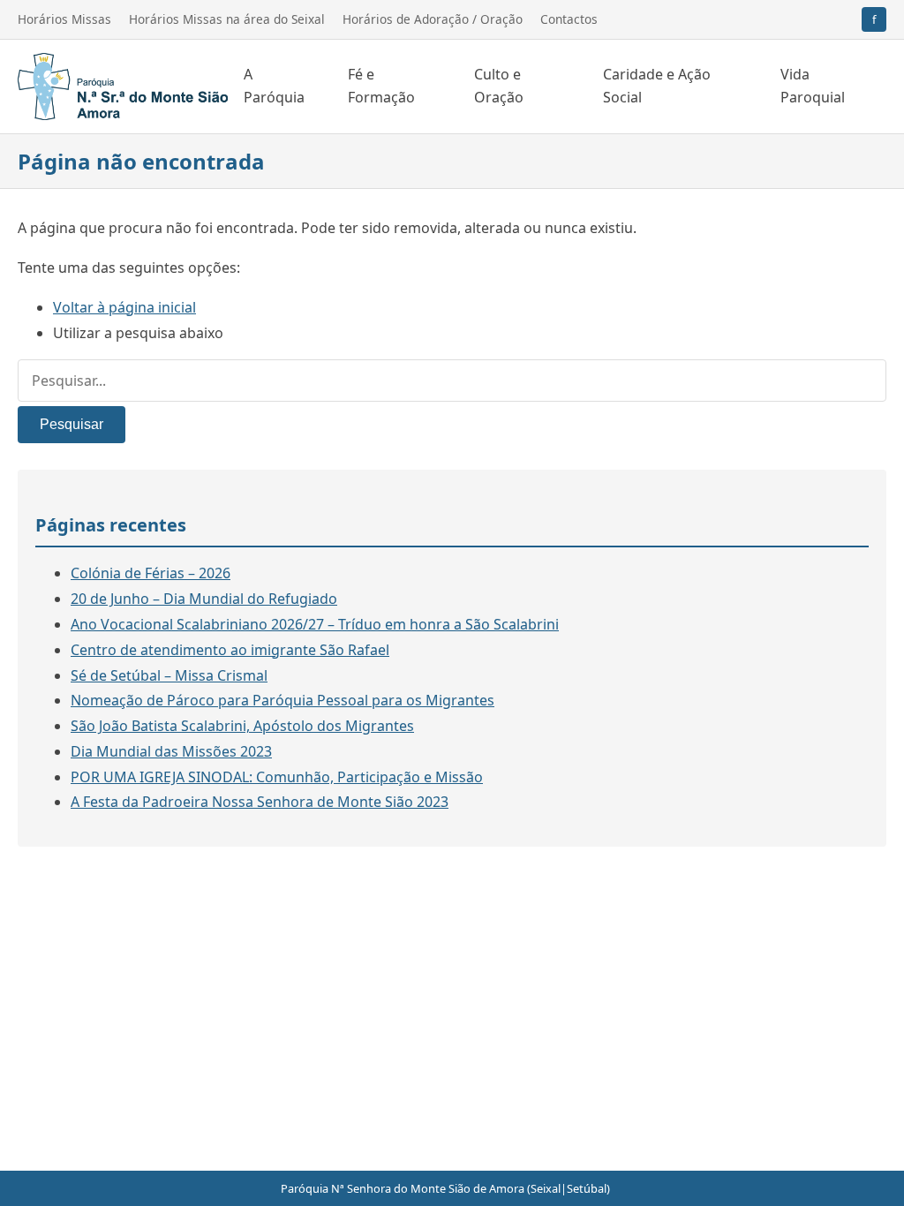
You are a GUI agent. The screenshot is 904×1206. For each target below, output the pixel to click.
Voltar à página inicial (124, 307)
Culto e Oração (499, 85)
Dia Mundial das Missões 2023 (171, 751)
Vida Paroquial (812, 85)
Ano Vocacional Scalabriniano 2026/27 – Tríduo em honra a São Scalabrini (315, 624)
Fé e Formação (381, 85)
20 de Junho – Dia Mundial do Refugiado (204, 598)
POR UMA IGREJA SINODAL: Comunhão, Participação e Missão (277, 777)
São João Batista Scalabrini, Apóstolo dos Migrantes (242, 725)
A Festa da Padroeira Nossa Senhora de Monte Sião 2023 (259, 801)
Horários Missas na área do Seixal (227, 19)
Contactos (569, 19)
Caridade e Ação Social (657, 85)
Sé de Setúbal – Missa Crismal (169, 675)
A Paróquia (274, 85)
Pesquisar (71, 424)
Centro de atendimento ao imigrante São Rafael (230, 650)
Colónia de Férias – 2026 (150, 573)
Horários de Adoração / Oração (433, 19)
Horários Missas (64, 19)
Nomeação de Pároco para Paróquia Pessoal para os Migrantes (282, 700)
